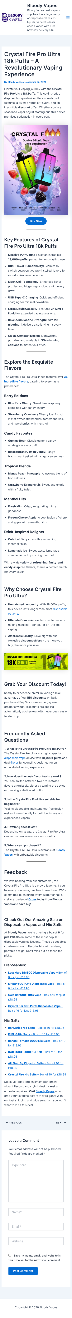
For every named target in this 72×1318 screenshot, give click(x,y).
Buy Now (36, 221)
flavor (14, 762)
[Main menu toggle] (68, 17)
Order (32, 899)
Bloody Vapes (42, 5)
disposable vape (15, 758)
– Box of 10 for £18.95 (36, 1028)
